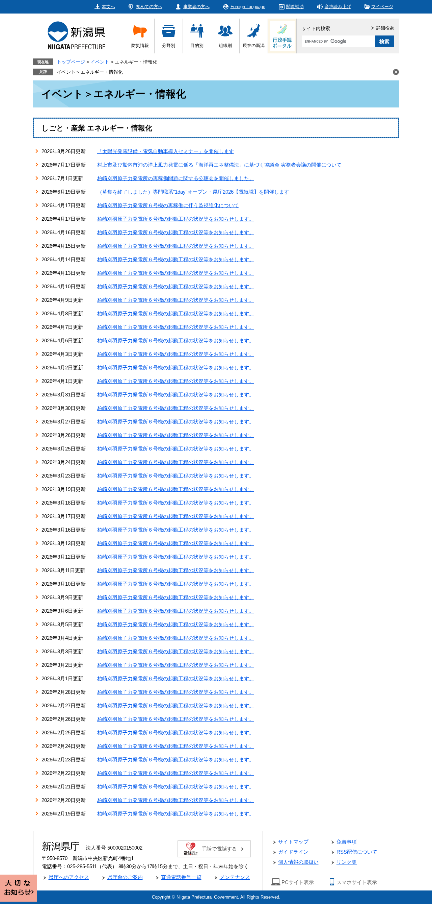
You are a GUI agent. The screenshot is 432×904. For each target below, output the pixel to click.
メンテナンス (235, 877)
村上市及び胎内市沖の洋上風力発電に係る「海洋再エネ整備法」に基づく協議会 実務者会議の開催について (219, 165)
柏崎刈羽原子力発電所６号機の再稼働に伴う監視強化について (168, 205)
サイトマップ (293, 842)
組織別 (225, 45)
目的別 (197, 45)
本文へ (108, 6)
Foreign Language (248, 6)
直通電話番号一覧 (181, 877)
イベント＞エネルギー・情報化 (90, 72)
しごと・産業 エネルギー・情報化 (97, 128)
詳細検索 (385, 27)
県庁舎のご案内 (125, 877)
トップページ (71, 62)
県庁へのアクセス (69, 877)
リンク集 (346, 862)
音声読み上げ (338, 6)
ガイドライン (293, 852)
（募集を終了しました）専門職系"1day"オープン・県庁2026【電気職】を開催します (193, 192)
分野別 (168, 45)
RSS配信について (356, 852)
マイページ (382, 6)
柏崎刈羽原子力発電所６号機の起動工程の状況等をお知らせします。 (175, 219)
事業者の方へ (196, 6)
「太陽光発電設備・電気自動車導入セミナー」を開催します (165, 151)
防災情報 (140, 45)
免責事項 (346, 842)
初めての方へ (149, 6)
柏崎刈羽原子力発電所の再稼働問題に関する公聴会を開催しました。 (175, 178)
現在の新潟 (254, 45)
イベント (99, 62)
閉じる (396, 72)
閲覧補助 (295, 6)
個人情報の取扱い (298, 862)
